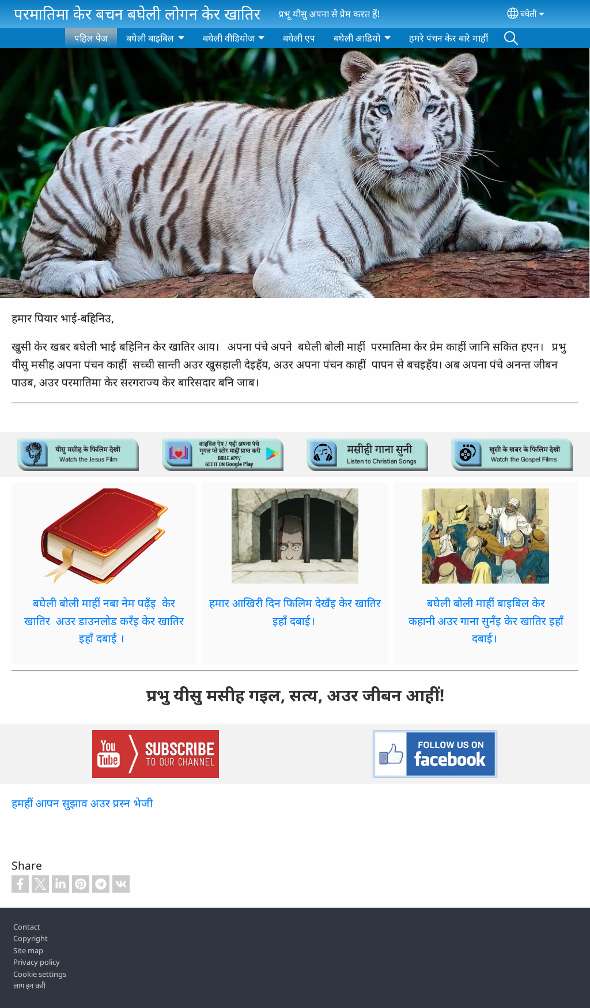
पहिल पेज (91, 38)
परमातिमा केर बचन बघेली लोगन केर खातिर (137, 13)
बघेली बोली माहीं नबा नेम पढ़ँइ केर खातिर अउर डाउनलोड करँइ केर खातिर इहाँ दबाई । (104, 620)
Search (511, 38)
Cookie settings (39, 974)
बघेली (528, 13)
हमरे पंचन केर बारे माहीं (448, 38)
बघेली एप (299, 38)
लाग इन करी (29, 985)
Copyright (30, 938)
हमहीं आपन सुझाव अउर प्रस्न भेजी (82, 803)
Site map (28, 950)
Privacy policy (36, 962)
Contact (26, 927)
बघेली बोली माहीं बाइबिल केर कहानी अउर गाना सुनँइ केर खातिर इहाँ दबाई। (486, 620)
